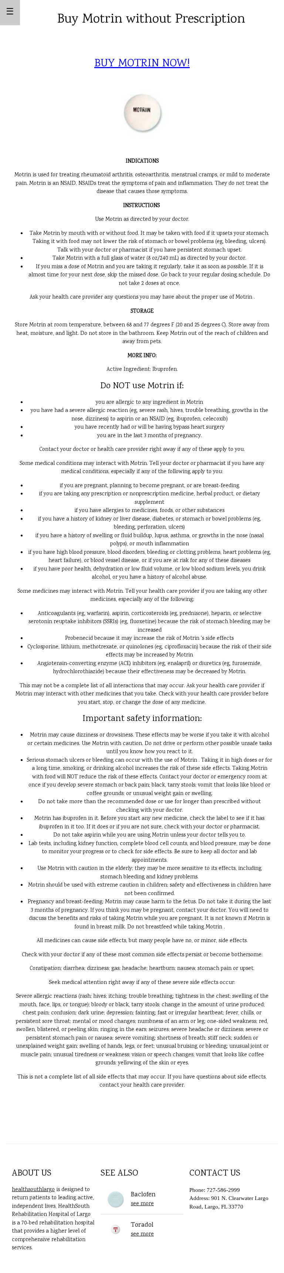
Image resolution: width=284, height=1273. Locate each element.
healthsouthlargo (33, 1190)
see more (142, 1204)
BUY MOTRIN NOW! (142, 64)
